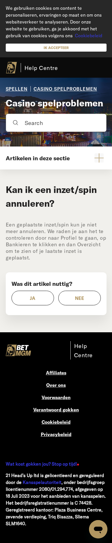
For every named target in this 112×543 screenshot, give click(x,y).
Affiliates (56, 372)
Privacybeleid (56, 434)
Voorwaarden (56, 397)
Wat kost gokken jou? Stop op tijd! (41, 463)
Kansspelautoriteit (42, 482)
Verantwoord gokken (56, 409)
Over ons (56, 385)
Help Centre (41, 67)
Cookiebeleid (88, 35)
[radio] (32, 298)
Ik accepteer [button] (56, 48)
